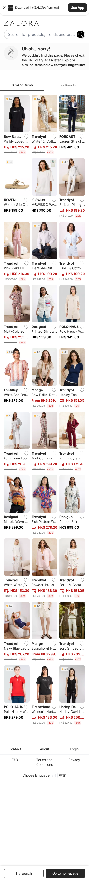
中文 (62, 775)
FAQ (15, 760)
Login (74, 749)
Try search (23, 873)
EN (54, 775)
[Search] (80, 34)
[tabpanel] (44, 410)
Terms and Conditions (44, 762)
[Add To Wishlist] (26, 136)
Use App (77, 7)
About (44, 749)
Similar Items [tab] (22, 85)
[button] (44, 7)
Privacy (74, 760)
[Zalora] (44, 23)
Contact (15, 749)
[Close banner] (4, 7)
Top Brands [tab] (67, 85)
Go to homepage (65, 873)
